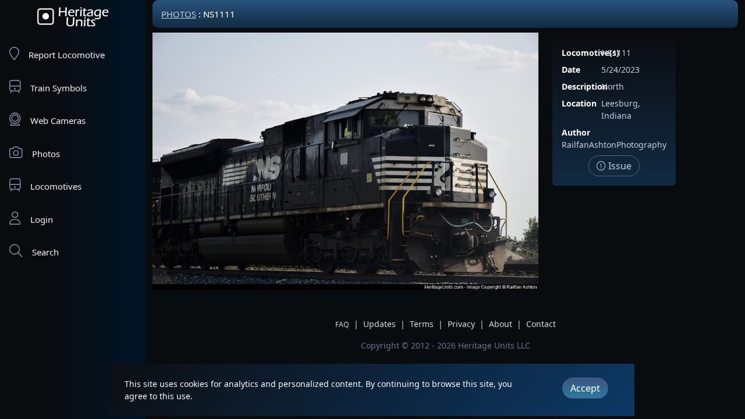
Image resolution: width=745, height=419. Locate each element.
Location (579, 103)
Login (41, 219)
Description (585, 86)
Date (571, 69)
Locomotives (55, 186)
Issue (619, 165)
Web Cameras (58, 120)
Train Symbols (58, 88)
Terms (422, 323)
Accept (585, 388)
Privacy (461, 323)
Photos (46, 153)
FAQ (342, 324)
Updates (379, 323)
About (500, 323)
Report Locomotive (67, 55)
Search (45, 252)
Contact (541, 323)
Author (576, 132)
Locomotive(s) (590, 52)
